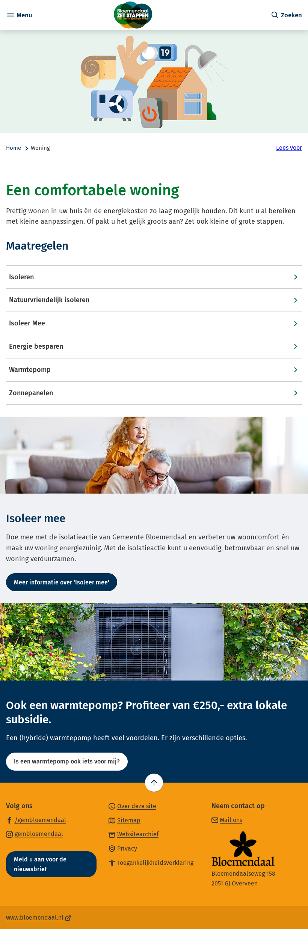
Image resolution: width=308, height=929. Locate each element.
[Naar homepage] (151, 15)
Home (13, 148)
